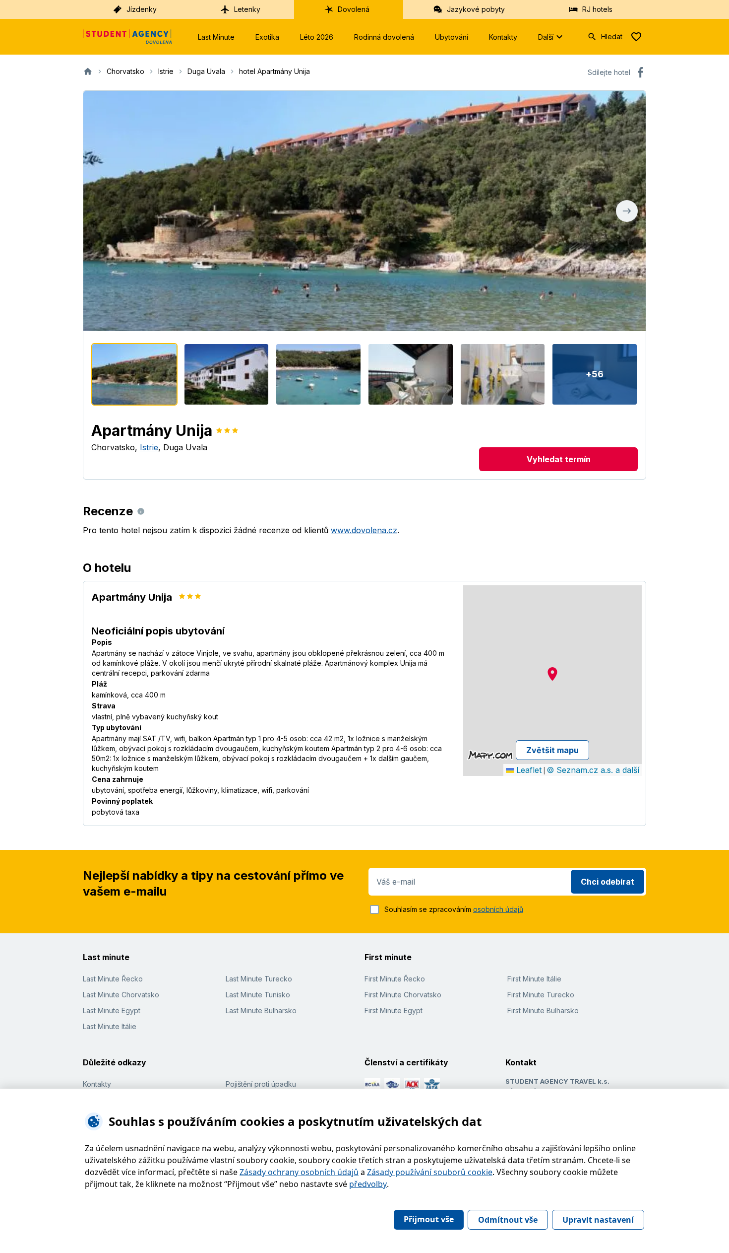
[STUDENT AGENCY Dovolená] (127, 36)
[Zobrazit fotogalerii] (364, 211)
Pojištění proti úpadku (261, 1084)
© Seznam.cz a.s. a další (593, 770)
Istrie (149, 447)
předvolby (368, 1184)
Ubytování (451, 37)
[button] (552, 674)
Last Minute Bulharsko (261, 1010)
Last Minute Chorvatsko (121, 994)
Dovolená (353, 9)
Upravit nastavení (598, 1219)
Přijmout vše (429, 1219)
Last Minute (216, 37)
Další (545, 37)
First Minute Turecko (540, 994)
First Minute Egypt (393, 1010)
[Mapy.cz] (490, 755)
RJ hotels (597, 9)
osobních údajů (498, 909)
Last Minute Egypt (111, 1010)
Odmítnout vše (508, 1219)
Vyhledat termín (559, 459)
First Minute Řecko (394, 979)
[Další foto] (627, 211)
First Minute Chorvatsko (402, 994)
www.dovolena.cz (364, 530)
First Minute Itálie (534, 979)
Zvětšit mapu (552, 750)
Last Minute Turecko (259, 979)
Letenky (247, 9)
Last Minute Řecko (113, 979)
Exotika (267, 37)
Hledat (611, 36)
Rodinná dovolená (384, 37)
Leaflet (528, 770)
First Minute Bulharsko (543, 1010)
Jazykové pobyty (476, 9)
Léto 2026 (316, 37)
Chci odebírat (607, 882)
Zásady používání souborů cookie (429, 1172)
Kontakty (503, 37)
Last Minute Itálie (109, 1026)
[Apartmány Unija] (134, 374)
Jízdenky (141, 9)
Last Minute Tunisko (258, 994)
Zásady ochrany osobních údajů (299, 1172)
